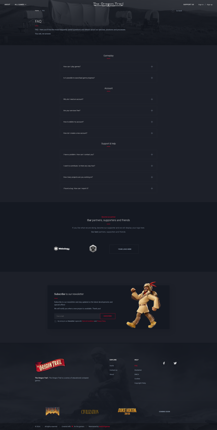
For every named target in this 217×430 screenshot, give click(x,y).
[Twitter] (175, 363)
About (7, 4)
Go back (179, 11)
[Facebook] (163, 363)
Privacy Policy (101, 321)
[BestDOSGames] (93, 249)
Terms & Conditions (88, 321)
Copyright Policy (140, 383)
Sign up (209, 4)
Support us (188, 4)
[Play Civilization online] (89, 411)
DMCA (136, 374)
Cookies (137, 379)
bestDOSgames (104, 426)
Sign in (201, 4)
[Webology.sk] (61, 249)
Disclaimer (138, 370)
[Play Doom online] (52, 411)
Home (37, 10)
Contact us (113, 370)
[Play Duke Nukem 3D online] (127, 411)
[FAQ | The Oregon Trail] (108, 5)
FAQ (135, 366)
